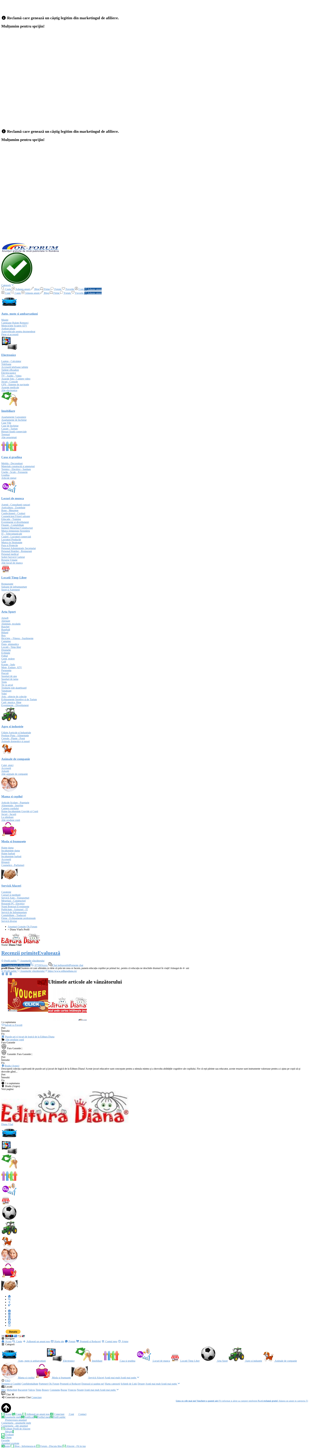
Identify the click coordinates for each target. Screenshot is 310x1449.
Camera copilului (10, 808)
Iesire (7, 1446)
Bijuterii (5, 862)
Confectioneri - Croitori (13, 513)
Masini (4, 319)
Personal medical (10, 554)
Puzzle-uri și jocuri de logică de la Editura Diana (29, 1036)
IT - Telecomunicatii (11, 533)
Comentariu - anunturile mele (16, 1423)
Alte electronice (9, 390)
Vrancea (72, 1390)
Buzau (64, 1390)
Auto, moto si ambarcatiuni (31, 1360)
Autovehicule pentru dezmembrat (18, 331)
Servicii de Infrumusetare (14, 912)
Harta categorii (112, 1383)
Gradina (5, 475)
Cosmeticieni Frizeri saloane (15, 516)
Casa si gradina (127, 1360)
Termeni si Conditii (11, 1383)
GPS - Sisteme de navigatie (15, 384)
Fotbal (4, 655)
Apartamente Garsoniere (13, 417)
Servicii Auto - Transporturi (15, 897)
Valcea (31, 1390)
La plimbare (7, 817)
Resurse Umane (9, 560)
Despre (141, 1383)
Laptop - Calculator (11, 361)
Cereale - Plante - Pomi (13, 738)
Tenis (4, 682)
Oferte (8, 1437)
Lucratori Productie (11, 539)
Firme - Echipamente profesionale (18, 918)
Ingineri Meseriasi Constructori (17, 528)
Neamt (80, 1390)
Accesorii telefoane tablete (14, 367)
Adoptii (5, 771)
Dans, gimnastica (10, 644)
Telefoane (6, 364)
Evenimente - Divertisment (15, 705)
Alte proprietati (9, 437)
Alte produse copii (10, 820)
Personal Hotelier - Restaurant (16, 551)
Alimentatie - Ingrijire (12, 805)
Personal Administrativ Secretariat (18, 548)
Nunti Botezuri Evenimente (15, 906)
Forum (71, 1341)
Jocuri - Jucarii (8, 814)
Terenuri (5, 434)
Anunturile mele (13, 1417)
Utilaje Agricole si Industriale (16, 732)
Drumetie (6, 650)
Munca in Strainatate (11, 542)
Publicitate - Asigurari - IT (14, 909)
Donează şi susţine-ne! (92, 1383)
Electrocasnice (8, 373)
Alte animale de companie (14, 774)
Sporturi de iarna (9, 679)
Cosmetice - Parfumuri (12, 865)
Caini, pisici (7, 765)
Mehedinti (12, 1390)
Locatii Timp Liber (190, 1360)
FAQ (7, 1380)
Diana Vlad (7, 1124)
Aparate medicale (10, 387)
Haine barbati (8, 853)
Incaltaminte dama (10, 850)
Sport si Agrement (10, 589)
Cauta (18, 1341)
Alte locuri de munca (12, 562)
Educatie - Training (11, 519)
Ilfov (3, 1390)
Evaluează (49, 953)
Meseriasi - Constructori (13, 900)
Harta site (59, 1341)
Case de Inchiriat (9, 425)
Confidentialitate (29, 1383)
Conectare (36, 1397)
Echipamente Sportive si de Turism (19, 699)
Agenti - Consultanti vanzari (15, 504)
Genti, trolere (8, 658)
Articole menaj (8, 478)
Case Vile (6, 422)
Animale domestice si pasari (15, 741)
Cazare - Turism (9, 428)
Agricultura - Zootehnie (13, 507)
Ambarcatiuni (8, 328)
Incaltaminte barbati (11, 856)
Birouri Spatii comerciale (14, 431)
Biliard (4, 632)
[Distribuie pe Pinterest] (10, 974)
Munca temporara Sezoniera (15, 530)
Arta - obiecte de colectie (14, 696)
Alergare (5, 620)
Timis (38, 1390)
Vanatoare (6, 690)
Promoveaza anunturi (16, 1420)
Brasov (45, 1390)
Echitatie (5, 653)
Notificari (29, 1417)
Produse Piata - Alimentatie (15, 735)
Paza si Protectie (9, 545)
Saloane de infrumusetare (14, 586)
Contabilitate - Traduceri (13, 915)
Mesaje (9, 1431)
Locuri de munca (161, 1360)
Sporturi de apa (9, 676)
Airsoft (4, 618)
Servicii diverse (9, 921)
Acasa (8, 1341)
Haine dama (7, 847)
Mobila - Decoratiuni (12, 463)
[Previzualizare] (3, 1036)
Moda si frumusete (61, 1377)
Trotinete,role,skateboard (13, 687)
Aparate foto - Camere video (15, 378)
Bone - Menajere (9, 510)
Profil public (59, 1417)
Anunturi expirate (10, 1443)
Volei (4, 693)
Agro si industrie (253, 1360)
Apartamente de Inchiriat (13, 420)
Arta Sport (222, 1360)
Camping (6, 641)
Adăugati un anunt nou (38, 1341)
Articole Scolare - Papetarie (15, 802)
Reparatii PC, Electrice (13, 903)
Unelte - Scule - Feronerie (14, 472)
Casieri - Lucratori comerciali (16, 536)
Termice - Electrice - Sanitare (16, 469)
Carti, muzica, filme (11, 702)
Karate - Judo (8, 664)
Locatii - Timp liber (11, 647)
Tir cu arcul (7, 685)
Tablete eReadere (10, 370)
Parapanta (6, 670)
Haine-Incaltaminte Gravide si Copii (19, 811)
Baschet (5, 626)
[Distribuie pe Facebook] (3, 974)
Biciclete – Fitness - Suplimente (17, 638)
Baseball (5, 629)
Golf (3, 661)
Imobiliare (96, 1360)
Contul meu (111, 1341)
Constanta (55, 1390)
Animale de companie (285, 1360)
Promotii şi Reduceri (70, 1383)
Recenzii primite (19, 953)
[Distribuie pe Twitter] (6, 974)
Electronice (68, 1360)
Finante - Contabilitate (12, 525)
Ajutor (124, 1341)
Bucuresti (22, 1390)
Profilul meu (43, 1417)
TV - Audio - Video (11, 375)
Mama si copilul (25, 1377)
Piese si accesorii (9, 334)
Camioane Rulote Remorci (14, 322)
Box (3, 635)
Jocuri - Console (9, 381)
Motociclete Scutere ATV (14, 325)
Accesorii (6, 768)
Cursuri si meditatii (11, 895)
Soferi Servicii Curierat (13, 557)
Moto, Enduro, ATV (11, 667)
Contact (82, 1414)
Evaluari (9, 1434)
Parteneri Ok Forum (49, 1383)
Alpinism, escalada (11, 623)
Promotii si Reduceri (90, 1341)
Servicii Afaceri (96, 1377)
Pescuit (5, 673)
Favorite (5, 1440)
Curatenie (6, 892)
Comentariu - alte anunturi (14, 1425)
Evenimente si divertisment (15, 522)
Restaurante (7, 583)
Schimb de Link (129, 1383)
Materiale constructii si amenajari (18, 466)
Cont (71, 1414)
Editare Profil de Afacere (17, 1428)
